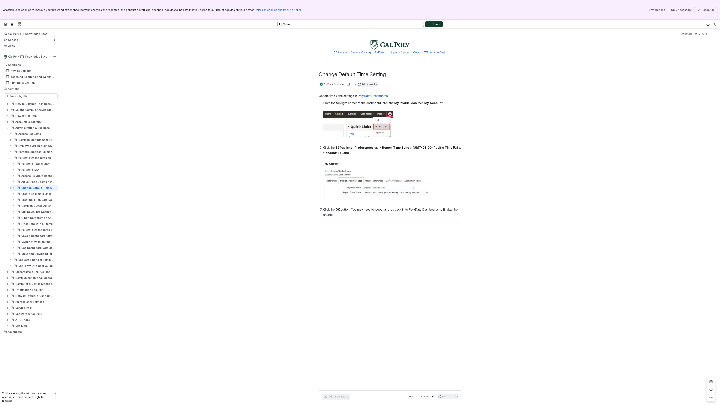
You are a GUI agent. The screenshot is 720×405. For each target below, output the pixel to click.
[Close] (55, 394)
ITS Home (340, 52)
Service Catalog (361, 52)
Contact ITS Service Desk (429, 52)
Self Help (380, 52)
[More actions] (54, 56)
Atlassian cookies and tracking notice (279, 9)
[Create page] (711, 397)
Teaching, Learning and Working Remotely (31, 77)
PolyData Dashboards (373, 96)
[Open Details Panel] (711, 389)
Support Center (399, 52)
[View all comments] (711, 382)
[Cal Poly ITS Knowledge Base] (19, 24)
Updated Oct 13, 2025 (694, 33)
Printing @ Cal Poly (22, 82)
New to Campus (20, 70)
